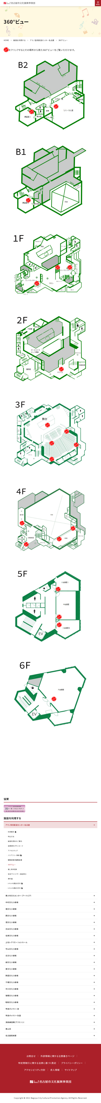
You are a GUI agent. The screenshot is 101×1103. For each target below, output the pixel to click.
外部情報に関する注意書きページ (58, 1056)
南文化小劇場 (11, 909)
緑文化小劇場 (11, 962)
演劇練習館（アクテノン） (15, 1022)
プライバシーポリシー (72, 1063)
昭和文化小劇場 (12, 1002)
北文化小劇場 (11, 955)
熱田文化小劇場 (12, 975)
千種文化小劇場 (12, 982)
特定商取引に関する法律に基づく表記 (37, 1063)
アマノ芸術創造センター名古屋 (42, 40)
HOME (6, 40)
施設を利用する (19, 40)
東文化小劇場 (11, 969)
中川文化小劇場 (12, 989)
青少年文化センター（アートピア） (19, 895)
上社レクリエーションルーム (16, 942)
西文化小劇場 (11, 915)
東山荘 (8, 1029)
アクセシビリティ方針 (34, 1069)
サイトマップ (71, 1069)
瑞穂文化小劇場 (12, 995)
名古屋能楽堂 (11, 1035)
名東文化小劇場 (12, 935)
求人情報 (55, 1069)
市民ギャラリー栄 (12, 1009)
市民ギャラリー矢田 (13, 1015)
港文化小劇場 (11, 922)
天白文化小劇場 (12, 929)
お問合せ (31, 1056)
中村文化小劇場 (12, 902)
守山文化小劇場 (12, 949)
